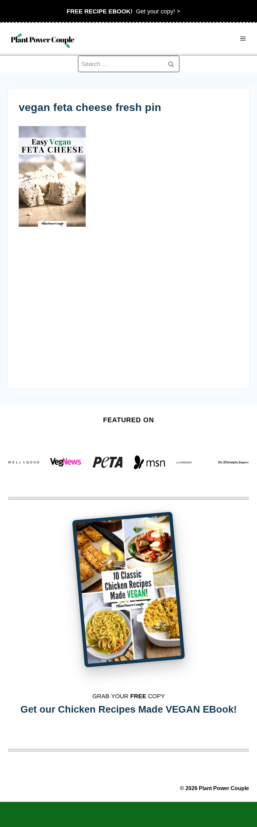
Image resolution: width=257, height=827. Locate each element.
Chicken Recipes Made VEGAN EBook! (147, 709)
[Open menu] (243, 38)
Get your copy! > (123, 11)
